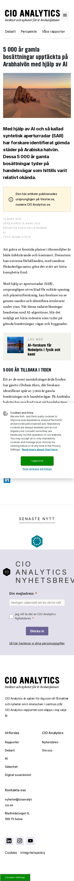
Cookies (11, 853)
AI (6, 758)
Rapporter (12, 742)
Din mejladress (21, 593)
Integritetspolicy (32, 853)
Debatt (10, 31)
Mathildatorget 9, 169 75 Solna (17, 816)
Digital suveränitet (18, 775)
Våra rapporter (53, 31)
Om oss (47, 750)
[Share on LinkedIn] (7, 479)
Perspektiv (29, 31)
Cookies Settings (15, 877)
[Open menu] (65, 15)
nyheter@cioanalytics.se (18, 802)
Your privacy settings (37, 468)
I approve (37, 460)
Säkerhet (11, 766)
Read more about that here (40, 449)
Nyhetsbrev (50, 742)
